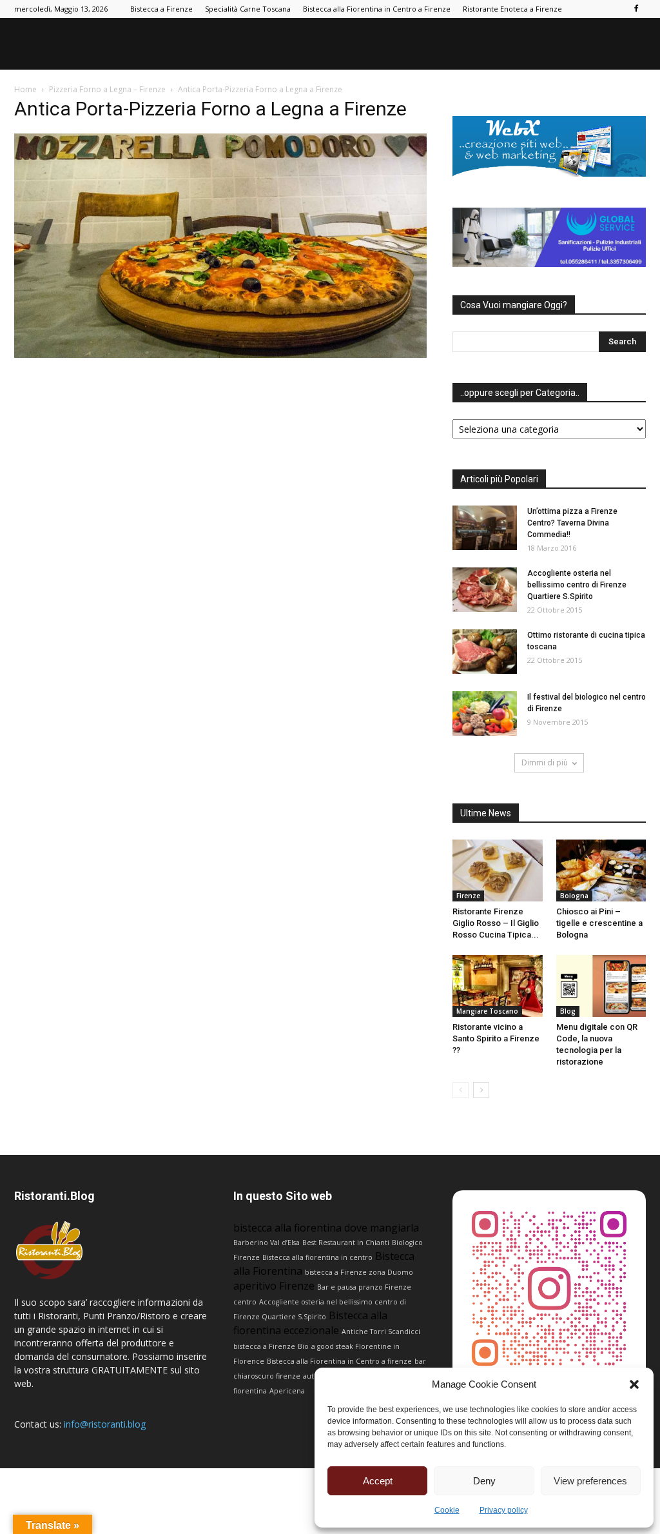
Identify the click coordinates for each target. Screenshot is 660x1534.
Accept (378, 1480)
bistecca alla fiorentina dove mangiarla (326, 1228)
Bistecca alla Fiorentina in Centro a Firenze (377, 9)
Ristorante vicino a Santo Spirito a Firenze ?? (495, 1038)
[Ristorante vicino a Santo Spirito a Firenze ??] (497, 986)
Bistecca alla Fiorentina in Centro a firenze (339, 1361)
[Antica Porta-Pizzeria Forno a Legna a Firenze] (220, 354)
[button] (634, 1384)
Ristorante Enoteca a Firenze (512, 9)
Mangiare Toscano (487, 1011)
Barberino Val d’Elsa (266, 1242)
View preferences (590, 1480)
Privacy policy (504, 1510)
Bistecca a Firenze (161, 9)
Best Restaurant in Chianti (345, 1242)
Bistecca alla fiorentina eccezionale (310, 1322)
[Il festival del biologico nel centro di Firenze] (484, 713)
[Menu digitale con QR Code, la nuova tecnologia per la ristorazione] (601, 986)
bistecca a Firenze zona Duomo (359, 1272)
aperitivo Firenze (274, 1286)
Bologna (574, 895)
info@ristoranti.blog (105, 1424)
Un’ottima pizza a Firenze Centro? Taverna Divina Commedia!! (572, 523)
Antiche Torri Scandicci (381, 1331)
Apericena (287, 1390)
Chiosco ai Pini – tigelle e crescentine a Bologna (599, 923)
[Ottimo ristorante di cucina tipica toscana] (484, 651)
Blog (568, 1011)
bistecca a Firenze (264, 1346)
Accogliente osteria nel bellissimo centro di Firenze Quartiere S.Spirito (576, 585)
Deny (484, 1480)
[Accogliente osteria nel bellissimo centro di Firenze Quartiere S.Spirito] (484, 589)
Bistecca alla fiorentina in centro (317, 1257)
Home (25, 89)
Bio (303, 1346)
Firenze (468, 895)
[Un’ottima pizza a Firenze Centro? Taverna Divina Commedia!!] (484, 528)
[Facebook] (636, 9)
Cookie (447, 1510)
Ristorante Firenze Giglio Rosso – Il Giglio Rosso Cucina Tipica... (495, 923)
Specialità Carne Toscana (248, 9)
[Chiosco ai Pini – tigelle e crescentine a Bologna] (601, 870)
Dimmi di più (544, 762)
